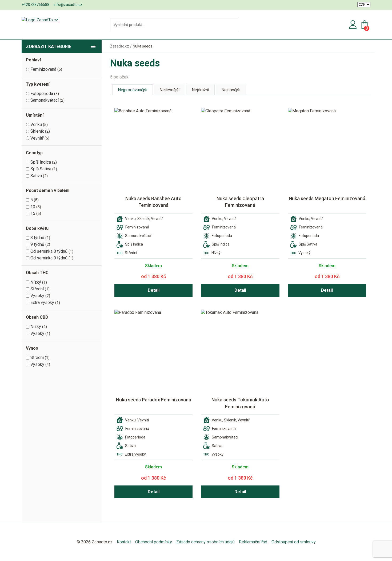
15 (32, 213)
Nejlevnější (169, 89)
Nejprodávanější (132, 89)
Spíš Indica (40, 162)
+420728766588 (35, 4)
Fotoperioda (41, 93)
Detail (153, 290)
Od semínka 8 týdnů (48, 251)
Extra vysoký (42, 302)
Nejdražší (200, 89)
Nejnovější (230, 89)
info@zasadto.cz (68, 4)
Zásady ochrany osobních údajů (205, 541)
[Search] (232, 24)
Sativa (36, 175)
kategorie (48, 46)
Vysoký (37, 295)
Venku (36, 124)
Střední (37, 288)
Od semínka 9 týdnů (48, 257)
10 (32, 206)
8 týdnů (37, 237)
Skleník (37, 131)
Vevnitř (36, 138)
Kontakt (124, 541)
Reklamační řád (253, 541)
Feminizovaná (43, 69)
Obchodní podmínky (153, 541)
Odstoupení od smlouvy (293, 541)
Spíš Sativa (40, 168)
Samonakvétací (44, 100)
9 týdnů (37, 244)
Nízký (35, 282)
